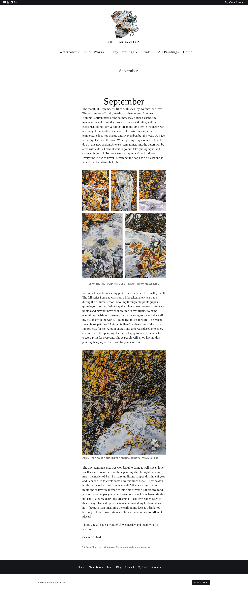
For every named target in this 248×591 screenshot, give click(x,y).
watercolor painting (139, 547)
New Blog (91, 547)
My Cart (142, 566)
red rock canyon (106, 547)
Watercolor (68, 52)
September (124, 101)
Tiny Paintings (122, 52)
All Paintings (168, 52)
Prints (146, 52)
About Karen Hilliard (100, 566)
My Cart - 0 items (234, 2)
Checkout (156, 566)
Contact (129, 566)
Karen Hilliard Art (47, 582)
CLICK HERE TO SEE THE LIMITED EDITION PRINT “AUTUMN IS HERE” (120, 458)
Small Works (94, 52)
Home (187, 52)
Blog (119, 566)
